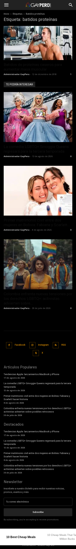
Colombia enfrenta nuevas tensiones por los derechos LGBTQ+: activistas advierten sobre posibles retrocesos (38, 410)
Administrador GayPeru (17, 74)
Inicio (6, 13)
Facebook (20, 345)
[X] (36, 353)
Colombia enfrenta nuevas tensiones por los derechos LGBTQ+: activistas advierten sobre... (38, 298)
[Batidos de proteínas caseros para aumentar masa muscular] (38, 43)
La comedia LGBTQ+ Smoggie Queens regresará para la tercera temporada (36, 149)
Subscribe (38, 512)
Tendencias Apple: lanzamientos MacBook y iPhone (31, 374)
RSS (63, 345)
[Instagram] (32, 345)
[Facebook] (9, 345)
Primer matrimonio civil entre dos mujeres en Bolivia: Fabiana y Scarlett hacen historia (37, 397)
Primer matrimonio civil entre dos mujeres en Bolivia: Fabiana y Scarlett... (37, 222)
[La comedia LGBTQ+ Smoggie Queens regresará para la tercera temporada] (38, 117)
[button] (6, 5)
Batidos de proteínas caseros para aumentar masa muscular (33, 66)
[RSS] (56, 345)
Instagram (43, 345)
